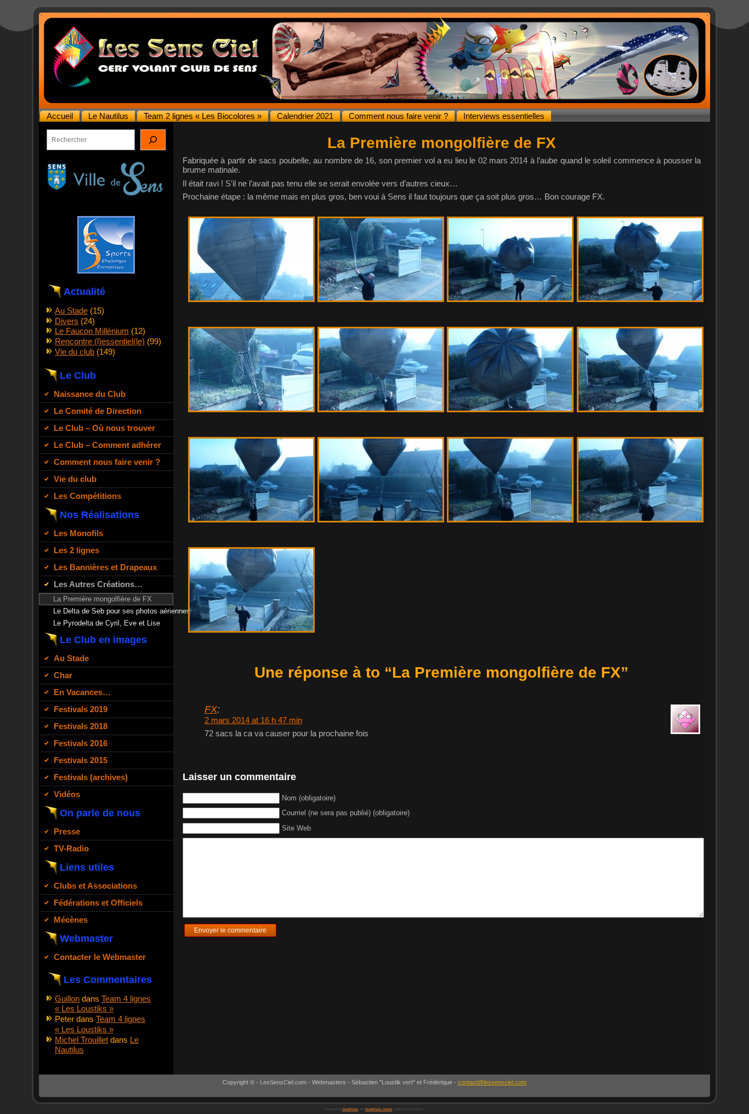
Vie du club (74, 351)
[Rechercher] (153, 139)
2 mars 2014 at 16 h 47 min (253, 720)
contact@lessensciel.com (492, 1082)
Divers (66, 321)
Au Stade (71, 310)
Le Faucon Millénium (92, 331)
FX (211, 709)
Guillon (67, 998)
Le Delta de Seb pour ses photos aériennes (113, 611)
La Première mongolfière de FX (102, 599)
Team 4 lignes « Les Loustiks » (103, 1004)
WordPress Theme (378, 1109)
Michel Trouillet (81, 1039)
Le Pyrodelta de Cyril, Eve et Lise (106, 623)
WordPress (350, 1109)
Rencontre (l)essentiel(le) (100, 341)
